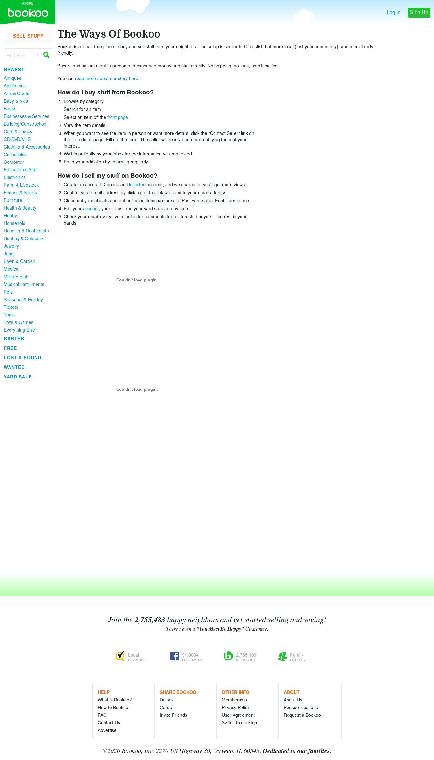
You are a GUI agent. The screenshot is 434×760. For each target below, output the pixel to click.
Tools (9, 314)
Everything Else (19, 330)
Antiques (12, 78)
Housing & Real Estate (26, 230)
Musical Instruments (24, 284)
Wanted (14, 367)
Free (10, 348)
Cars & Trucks (18, 131)
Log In (394, 12)
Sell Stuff (28, 35)
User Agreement (238, 715)
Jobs (8, 253)
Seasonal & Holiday (23, 299)
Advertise (107, 730)
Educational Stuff (20, 169)
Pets (8, 291)
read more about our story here (106, 78)
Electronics (15, 177)
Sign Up (419, 12)
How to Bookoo (113, 707)
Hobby (10, 215)
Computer (14, 162)
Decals (166, 699)
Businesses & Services (26, 116)
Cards (166, 707)
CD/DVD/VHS (17, 139)
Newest (14, 69)
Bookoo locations (301, 707)
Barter (14, 338)
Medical (11, 269)
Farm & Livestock (21, 185)
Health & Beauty (20, 207)
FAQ (102, 715)
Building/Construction (25, 124)
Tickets (11, 307)
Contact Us (109, 722)
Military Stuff (16, 276)
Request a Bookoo (302, 715)
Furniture (13, 200)
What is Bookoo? (115, 699)
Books (10, 108)
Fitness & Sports (20, 192)
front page (117, 117)
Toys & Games (18, 322)
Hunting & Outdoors (24, 238)
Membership (234, 699)
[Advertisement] (25, 476)
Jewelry (11, 246)
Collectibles (15, 154)
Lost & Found (22, 357)
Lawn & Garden (19, 261)
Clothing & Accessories (27, 146)
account (91, 208)
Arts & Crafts (16, 93)
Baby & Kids (16, 101)
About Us (293, 699)
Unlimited (136, 184)
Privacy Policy (235, 707)
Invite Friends (173, 715)
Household (14, 223)
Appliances (15, 85)
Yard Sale (18, 376)
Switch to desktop (239, 722)
